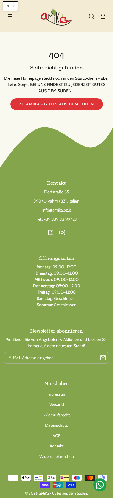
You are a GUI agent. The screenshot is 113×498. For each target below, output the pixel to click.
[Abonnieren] (103, 358)
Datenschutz (56, 425)
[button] (91, 16)
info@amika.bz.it (56, 210)
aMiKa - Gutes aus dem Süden (63, 493)
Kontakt (56, 446)
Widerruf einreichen (56, 456)
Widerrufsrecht (57, 415)
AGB (57, 435)
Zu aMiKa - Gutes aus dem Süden (56, 104)
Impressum (56, 394)
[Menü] (10, 16)
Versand (56, 404)
